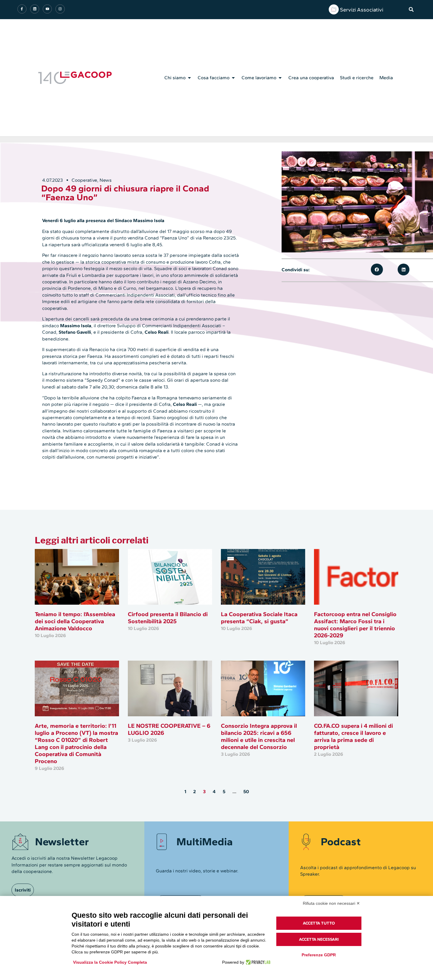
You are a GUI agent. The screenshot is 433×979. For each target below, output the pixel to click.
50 (246, 791)
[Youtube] (47, 9)
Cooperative (84, 180)
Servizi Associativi (361, 9)
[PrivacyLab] (257, 962)
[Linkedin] (34, 9)
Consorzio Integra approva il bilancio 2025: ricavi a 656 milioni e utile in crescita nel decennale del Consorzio (259, 736)
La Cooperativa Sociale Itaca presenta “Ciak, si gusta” (259, 618)
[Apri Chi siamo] (189, 77)
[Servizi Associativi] (334, 9)
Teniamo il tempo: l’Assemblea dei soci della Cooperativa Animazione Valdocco (75, 621)
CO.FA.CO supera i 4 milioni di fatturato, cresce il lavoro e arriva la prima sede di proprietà (353, 736)
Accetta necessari (319, 939)
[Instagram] (60, 9)
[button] (411, 9)
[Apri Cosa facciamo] (233, 77)
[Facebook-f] (22, 9)
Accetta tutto (319, 923)
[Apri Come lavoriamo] (280, 77)
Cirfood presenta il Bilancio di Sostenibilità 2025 (168, 618)
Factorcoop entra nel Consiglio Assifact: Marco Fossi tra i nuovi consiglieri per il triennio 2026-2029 (355, 625)
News (106, 180)
